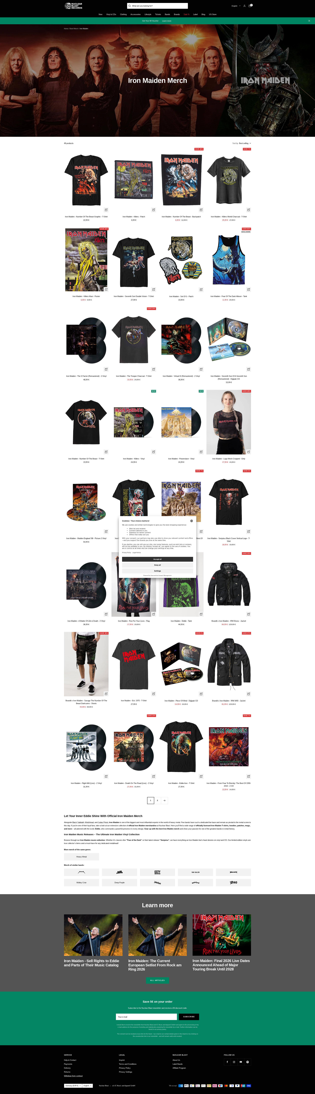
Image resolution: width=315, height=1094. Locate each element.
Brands (177, 14)
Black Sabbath (78, 822)
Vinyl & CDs (111, 14)
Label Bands (178, 1064)
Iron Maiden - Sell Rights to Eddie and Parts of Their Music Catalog (91, 963)
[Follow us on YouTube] (240, 1062)
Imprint (122, 1060)
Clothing (123, 14)
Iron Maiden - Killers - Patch (134, 217)
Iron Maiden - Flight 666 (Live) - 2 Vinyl (86, 783)
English (234, 6)
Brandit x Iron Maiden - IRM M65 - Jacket (228, 701)
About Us (176, 1060)
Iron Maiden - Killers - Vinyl (134, 459)
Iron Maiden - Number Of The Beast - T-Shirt (86, 459)
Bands (167, 14)
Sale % (186, 14)
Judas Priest (103, 822)
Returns (67, 1072)
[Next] (164, 800)
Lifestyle (148, 14)
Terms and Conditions (127, 1064)
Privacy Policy (125, 1068)
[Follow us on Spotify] (247, 1062)
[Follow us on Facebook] (227, 1062)
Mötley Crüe (81, 883)
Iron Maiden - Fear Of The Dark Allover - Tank (229, 296)
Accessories (136, 14)
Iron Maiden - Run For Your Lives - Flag (134, 621)
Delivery (67, 1068)
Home (66, 29)
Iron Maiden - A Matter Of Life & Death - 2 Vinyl (86, 621)
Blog (203, 14)
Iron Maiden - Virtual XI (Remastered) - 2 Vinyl (181, 376)
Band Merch (74, 29)
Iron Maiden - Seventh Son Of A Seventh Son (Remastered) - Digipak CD (229, 377)
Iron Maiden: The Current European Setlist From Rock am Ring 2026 (155, 965)
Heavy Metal (81, 857)
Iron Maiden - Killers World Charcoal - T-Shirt (229, 217)
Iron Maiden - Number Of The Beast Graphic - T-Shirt (86, 217)
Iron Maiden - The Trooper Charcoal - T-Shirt (133, 376)
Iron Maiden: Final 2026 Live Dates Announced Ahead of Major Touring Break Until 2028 (221, 965)
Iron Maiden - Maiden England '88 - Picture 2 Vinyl (86, 538)
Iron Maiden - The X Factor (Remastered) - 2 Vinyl (86, 376)
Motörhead (89, 822)
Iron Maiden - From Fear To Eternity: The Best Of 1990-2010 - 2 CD (229, 784)
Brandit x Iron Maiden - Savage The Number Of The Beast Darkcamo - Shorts (86, 702)
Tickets (158, 14)
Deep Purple (120, 883)
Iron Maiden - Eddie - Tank (181, 621)
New (100, 14)
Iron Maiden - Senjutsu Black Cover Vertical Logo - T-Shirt (228, 539)
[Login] (244, 6)
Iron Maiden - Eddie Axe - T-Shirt (181, 783)
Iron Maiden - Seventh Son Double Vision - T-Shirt (134, 296)
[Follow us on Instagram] (234, 1062)
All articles (157, 980)
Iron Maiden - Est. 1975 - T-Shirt (134, 701)
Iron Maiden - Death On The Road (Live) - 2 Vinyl (133, 783)
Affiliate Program (179, 1068)
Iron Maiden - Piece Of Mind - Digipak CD (181, 701)
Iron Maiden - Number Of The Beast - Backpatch (181, 217)
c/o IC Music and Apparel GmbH (123, 1086)
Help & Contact (70, 1060)
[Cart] (250, 6)
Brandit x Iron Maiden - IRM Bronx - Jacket (229, 621)
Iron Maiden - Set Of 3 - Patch (181, 296)
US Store (212, 14)
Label (195, 14)
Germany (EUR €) (72, 1086)
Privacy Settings (125, 1072)
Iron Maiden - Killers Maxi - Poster (86, 296)
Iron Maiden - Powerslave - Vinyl (181, 459)
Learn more (166, 21)
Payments (68, 1064)
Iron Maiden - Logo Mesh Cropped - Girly (228, 459)
